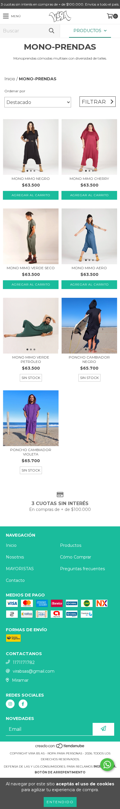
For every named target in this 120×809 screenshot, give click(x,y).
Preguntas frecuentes (82, 568)
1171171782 (24, 662)
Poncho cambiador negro (89, 359)
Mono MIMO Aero (89, 268)
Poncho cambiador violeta (30, 452)
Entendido (60, 802)
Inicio (9, 78)
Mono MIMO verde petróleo (30, 359)
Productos (70, 545)
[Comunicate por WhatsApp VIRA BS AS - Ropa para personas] (107, 764)
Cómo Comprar (75, 557)
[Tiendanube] (60, 747)
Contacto (15, 580)
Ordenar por (14, 91)
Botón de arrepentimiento (60, 772)
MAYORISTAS (20, 568)
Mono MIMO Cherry (89, 178)
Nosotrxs (15, 557)
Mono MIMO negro (31, 178)
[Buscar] (51, 30)
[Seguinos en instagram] (10, 704)
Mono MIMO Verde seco (31, 268)
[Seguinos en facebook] (23, 704)
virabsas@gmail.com (33, 671)
